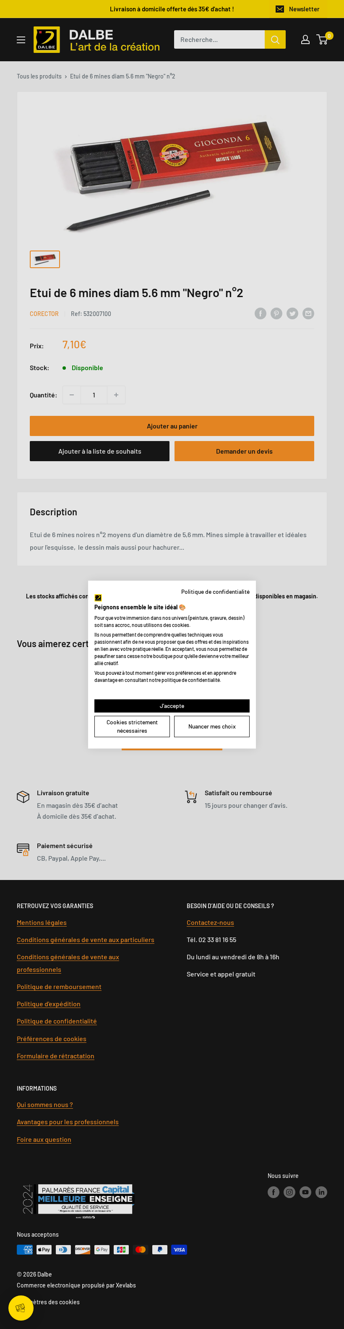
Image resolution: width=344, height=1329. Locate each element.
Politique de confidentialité (215, 591)
